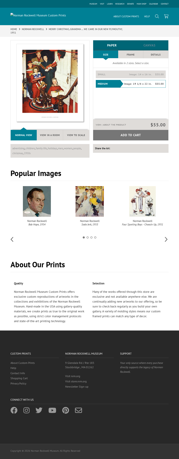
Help (13, 368)
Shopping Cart (19, 378)
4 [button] (95, 237)
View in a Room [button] (50, 135)
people (77, 148)
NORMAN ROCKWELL (33, 29)
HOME (13, 29)
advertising (18, 148)
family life (41, 148)
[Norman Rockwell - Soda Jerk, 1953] (90, 201)
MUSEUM (93, 4)
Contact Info (17, 373)
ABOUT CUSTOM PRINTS (126, 16)
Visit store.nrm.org (76, 381)
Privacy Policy (18, 383)
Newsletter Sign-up (76, 386)
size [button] (105, 54)
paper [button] (112, 45)
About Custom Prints (22, 363)
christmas (17, 153)
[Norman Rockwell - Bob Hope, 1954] (37, 201)
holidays (52, 148)
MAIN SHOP (141, 4)
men (60, 148)
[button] (131, 74)
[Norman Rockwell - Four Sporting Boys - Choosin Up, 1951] (142, 201)
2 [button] (88, 237)
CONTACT (165, 4)
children (30, 148)
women (68, 148)
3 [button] (91, 237)
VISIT (102, 4)
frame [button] (131, 54)
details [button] (156, 54)
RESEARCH (119, 4)
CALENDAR (153, 4)
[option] (36, 206)
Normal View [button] (23, 135)
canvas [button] (150, 45)
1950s (27, 153)
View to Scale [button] (76, 135)
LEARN (110, 4)
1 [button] (84, 237)
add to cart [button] (131, 135)
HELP (147, 16)
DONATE (130, 4)
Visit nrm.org (72, 376)
